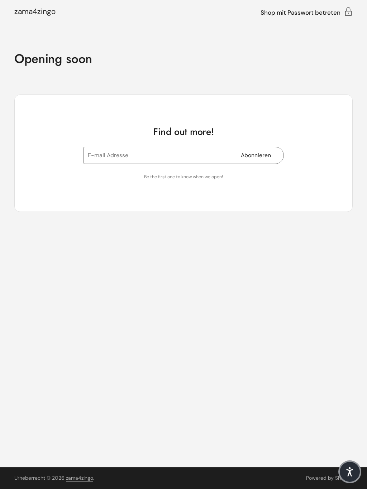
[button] (349, 471)
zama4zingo (35, 11)
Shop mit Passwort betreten (300, 12)
